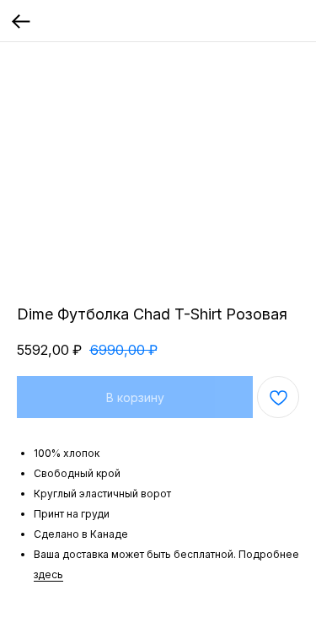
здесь (48, 574)
